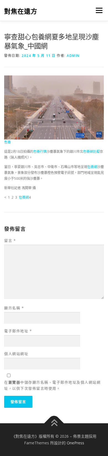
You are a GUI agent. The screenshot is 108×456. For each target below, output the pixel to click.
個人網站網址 (16, 353)
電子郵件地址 (18, 330)
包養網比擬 (91, 151)
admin (73, 55)
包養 (7, 142)
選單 (97, 10)
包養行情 (40, 151)
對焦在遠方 (20, 11)
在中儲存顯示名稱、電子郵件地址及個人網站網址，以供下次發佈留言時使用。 (52, 385)
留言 (10, 240)
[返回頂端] (54, 423)
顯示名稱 (14, 307)
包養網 (92, 166)
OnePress (75, 442)
